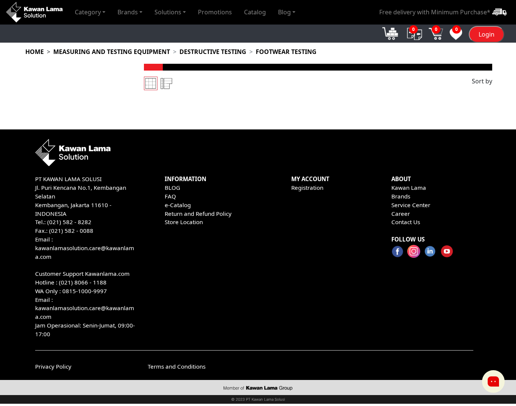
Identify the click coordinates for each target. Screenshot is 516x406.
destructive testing (212, 52)
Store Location (184, 222)
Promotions (215, 12)
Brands (400, 196)
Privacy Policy (53, 366)
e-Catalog (178, 205)
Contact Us (405, 222)
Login (486, 34)
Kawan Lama (408, 187)
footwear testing (286, 52)
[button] (90, 12)
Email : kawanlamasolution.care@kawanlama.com (84, 308)
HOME (34, 52)
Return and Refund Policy (198, 213)
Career (400, 213)
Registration (307, 187)
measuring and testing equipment (111, 52)
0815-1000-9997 (84, 291)
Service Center (410, 205)
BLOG (172, 187)
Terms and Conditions (176, 366)
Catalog (255, 12)
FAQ (170, 196)
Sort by (482, 81)
